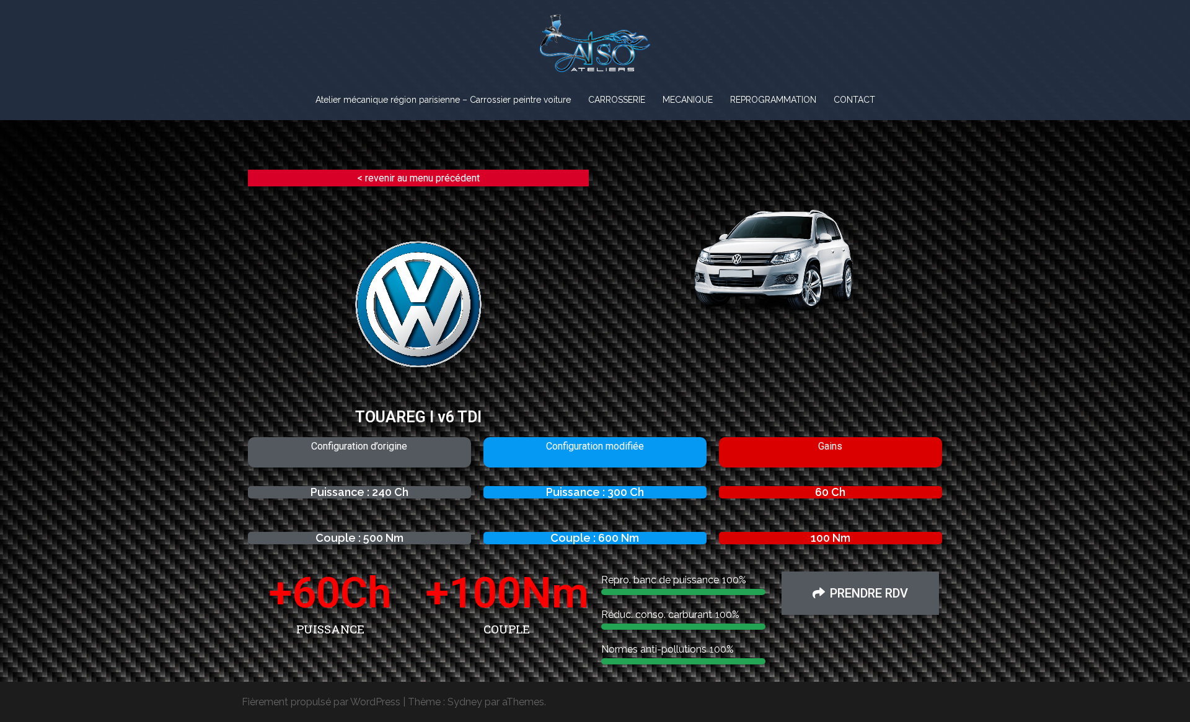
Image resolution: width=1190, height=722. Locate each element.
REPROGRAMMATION (773, 100)
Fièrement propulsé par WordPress (321, 702)
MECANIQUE (688, 100)
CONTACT (854, 100)
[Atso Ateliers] (594, 47)
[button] (860, 593)
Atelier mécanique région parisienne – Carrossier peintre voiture (443, 100)
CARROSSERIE (616, 100)
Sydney (464, 702)
